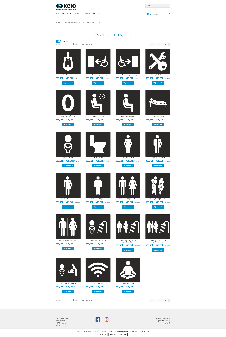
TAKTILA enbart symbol (88, 22)
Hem (57, 13)
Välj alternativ (68, 83)
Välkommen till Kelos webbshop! (71, 22)
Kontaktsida (166, 323)
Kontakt (87, 13)
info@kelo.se (166, 321)
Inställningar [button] (122, 334)
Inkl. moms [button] (65, 41)
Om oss (76, 13)
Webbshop (96, 13)
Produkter (65, 13)
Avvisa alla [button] (113, 334)
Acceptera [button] (103, 334)
